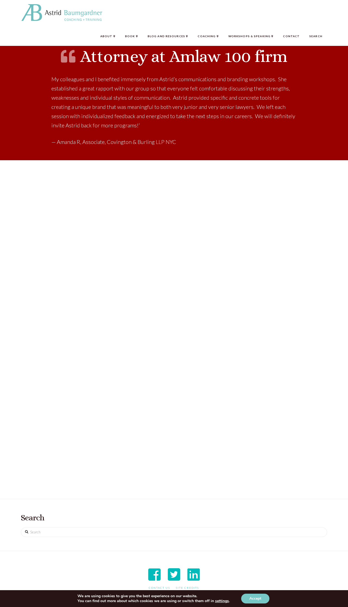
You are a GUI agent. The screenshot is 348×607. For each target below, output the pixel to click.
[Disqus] (174, 253)
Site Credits (187, 587)
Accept (255, 598)
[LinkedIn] (194, 574)
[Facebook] (154, 574)
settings (222, 601)
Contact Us (159, 587)
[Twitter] (174, 574)
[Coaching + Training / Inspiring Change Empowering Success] (61, 12)
